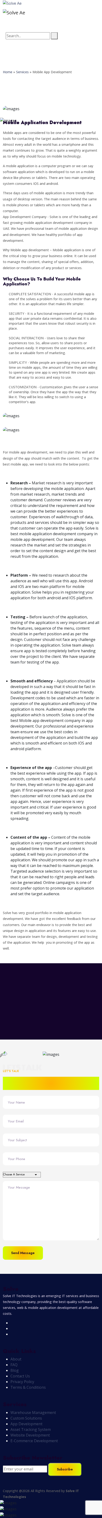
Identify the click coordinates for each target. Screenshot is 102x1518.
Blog (14, 1370)
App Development (26, 1423)
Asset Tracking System (30, 1429)
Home (7, 72)
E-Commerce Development (34, 1440)
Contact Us (20, 1376)
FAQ (14, 1364)
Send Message (23, 1253)
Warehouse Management (33, 1412)
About (15, 1359)
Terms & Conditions (28, 1387)
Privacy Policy (22, 1381)
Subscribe (65, 1469)
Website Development (30, 1435)
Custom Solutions (26, 1418)
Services (22, 72)
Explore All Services (27, 994)
